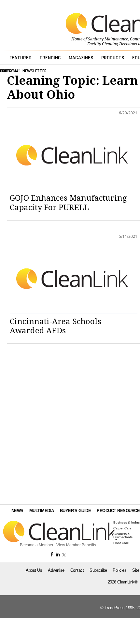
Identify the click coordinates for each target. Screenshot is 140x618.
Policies (119, 570)
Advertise (56, 570)
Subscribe (98, 570)
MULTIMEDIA (41, 510)
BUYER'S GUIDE (75, 510)
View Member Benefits (76, 545)
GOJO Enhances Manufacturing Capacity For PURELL (68, 203)
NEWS (17, 510)
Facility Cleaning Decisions (112, 44)
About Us (34, 570)
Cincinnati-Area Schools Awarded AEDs (55, 326)
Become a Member (36, 545)
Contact (77, 570)
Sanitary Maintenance (108, 39)
